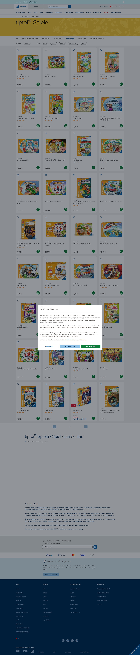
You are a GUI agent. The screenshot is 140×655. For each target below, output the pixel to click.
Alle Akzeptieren (91, 346)
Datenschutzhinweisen (67, 340)
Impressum (83, 340)
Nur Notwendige (70, 346)
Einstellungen (49, 346)
